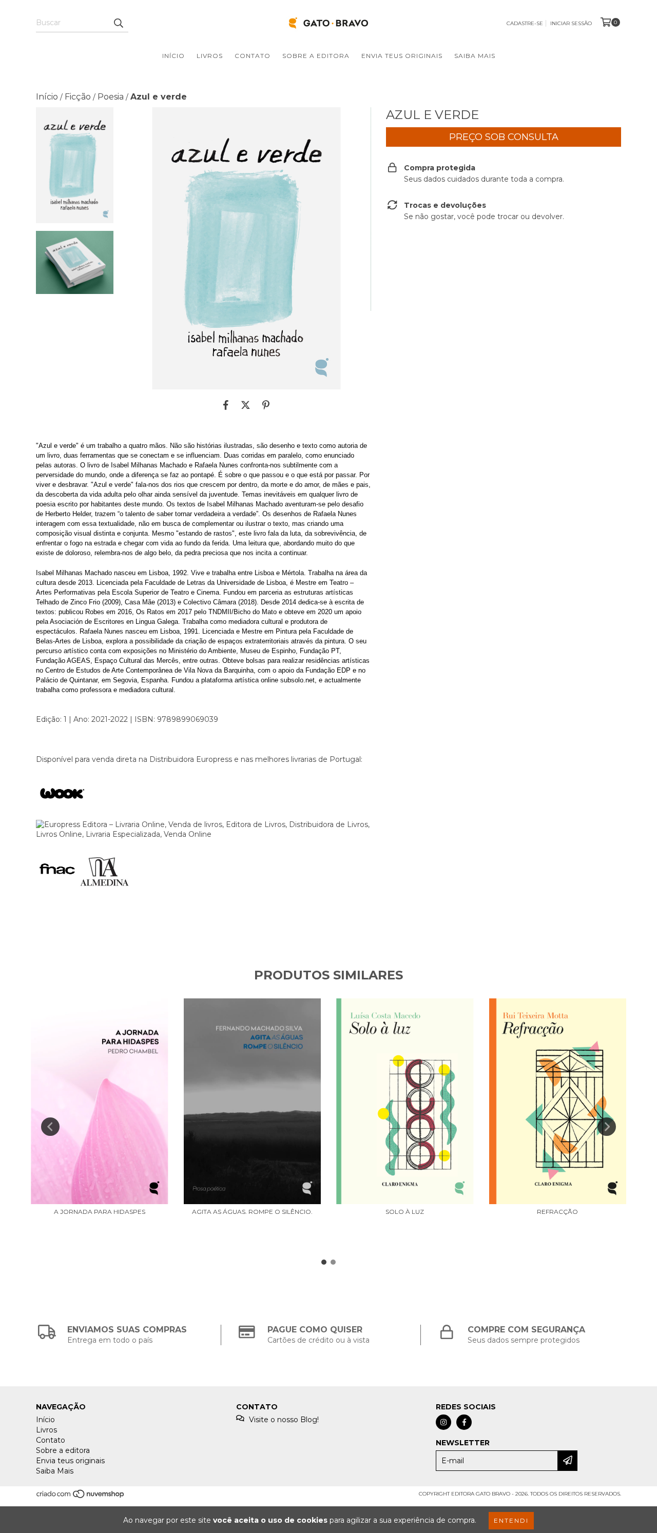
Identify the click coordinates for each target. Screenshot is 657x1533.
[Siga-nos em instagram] (443, 1422)
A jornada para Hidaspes (99, 1211)
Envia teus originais (401, 56)
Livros (210, 56)
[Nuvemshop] (81, 1496)
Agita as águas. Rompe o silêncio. (252, 1211)
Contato (252, 56)
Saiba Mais (474, 56)
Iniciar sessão (571, 23)
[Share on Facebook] (225, 405)
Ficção (78, 97)
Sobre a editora (316, 56)
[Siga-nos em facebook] (464, 1422)
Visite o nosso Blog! (284, 1419)
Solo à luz (404, 1211)
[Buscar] (118, 23)
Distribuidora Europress (190, 759)
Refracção (557, 1211)
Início (173, 56)
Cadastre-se (525, 23)
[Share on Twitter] (245, 405)
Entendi (511, 1520)
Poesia (111, 97)
